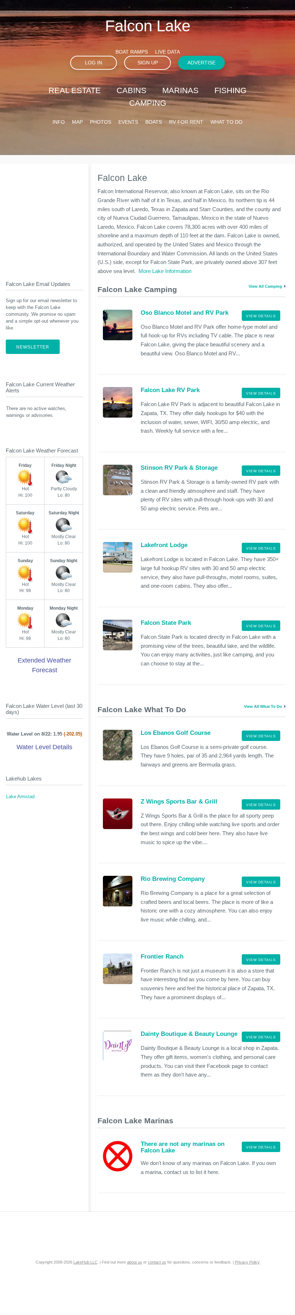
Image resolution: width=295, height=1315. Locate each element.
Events (128, 122)
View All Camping (265, 286)
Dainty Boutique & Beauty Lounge (189, 1033)
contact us (157, 1262)
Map (77, 122)
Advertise (201, 62)
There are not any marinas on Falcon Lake (182, 1147)
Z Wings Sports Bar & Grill (179, 801)
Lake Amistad (20, 796)
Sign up (147, 62)
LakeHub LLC (85, 1262)
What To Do (226, 122)
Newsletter (32, 347)
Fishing (230, 90)
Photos (100, 122)
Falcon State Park (166, 622)
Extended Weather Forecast (44, 665)
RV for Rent (186, 122)
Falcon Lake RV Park (170, 390)
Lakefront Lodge (164, 545)
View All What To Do (263, 706)
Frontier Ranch (162, 956)
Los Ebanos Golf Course (175, 732)
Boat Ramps (131, 52)
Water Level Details (44, 747)
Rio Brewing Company (173, 878)
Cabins (131, 90)
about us (134, 1262)
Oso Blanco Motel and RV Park (184, 312)
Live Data (167, 52)
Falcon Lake (147, 26)
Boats (153, 122)
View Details (261, 316)
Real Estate (75, 90)
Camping (147, 103)
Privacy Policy (247, 1262)
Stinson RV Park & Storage (179, 467)
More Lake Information (165, 271)
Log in (93, 62)
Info (59, 122)
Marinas (180, 90)
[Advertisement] (51, 216)
